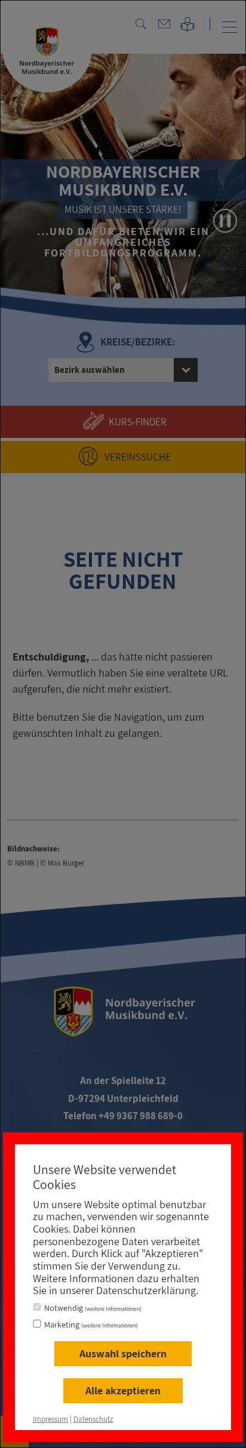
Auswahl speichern (123, 1353)
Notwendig (93, 1307)
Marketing (91, 1324)
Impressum (50, 1419)
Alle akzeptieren (123, 1390)
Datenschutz (93, 1419)
